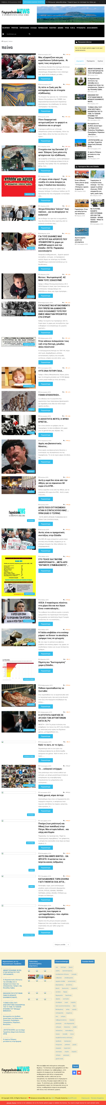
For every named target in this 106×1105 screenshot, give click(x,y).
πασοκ (58, 1034)
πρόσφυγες (67, 1041)
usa (57, 967)
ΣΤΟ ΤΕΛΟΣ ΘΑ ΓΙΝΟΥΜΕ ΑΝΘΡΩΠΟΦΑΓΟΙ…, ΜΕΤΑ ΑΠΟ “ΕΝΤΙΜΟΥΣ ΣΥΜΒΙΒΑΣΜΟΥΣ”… (53, 562)
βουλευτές (65, 988)
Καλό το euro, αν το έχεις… (51, 745)
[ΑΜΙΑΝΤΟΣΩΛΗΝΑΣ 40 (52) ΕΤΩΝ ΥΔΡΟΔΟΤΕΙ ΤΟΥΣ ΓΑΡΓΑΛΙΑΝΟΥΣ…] (80, 71)
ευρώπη (73, 1002)
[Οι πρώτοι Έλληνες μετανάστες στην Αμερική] (80, 155)
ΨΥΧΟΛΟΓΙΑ (81, 28)
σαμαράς (58, 1048)
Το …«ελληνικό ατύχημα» (50, 769)
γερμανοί (74, 988)
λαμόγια (71, 1020)
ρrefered (67, 1044)
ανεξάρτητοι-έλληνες (62, 974)
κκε (57, 1016)
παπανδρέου (69, 1030)
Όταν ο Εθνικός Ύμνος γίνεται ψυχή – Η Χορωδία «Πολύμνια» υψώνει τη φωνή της (82, 185)
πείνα (72, 1034)
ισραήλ (74, 1009)
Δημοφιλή (80, 61)
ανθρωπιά (59, 977)
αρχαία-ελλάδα (60, 981)
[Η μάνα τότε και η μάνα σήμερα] (47, 972)
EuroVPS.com (72, 1098)
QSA (52, 1098)
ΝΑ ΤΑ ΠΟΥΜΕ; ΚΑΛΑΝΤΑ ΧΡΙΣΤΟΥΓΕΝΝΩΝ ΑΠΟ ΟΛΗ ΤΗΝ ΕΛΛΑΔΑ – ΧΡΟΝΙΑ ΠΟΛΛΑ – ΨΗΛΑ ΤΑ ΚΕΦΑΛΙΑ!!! (96, 215)
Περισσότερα (45, 79)
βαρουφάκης (59, 985)
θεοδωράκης (59, 1009)
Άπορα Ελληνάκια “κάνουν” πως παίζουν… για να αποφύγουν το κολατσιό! (53, 212)
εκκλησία (66, 999)
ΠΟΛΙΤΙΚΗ (52, 28)
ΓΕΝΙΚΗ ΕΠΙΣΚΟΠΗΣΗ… (49, 395)
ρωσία (74, 1044)
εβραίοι (58, 999)
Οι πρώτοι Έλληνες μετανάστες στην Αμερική (94, 154)
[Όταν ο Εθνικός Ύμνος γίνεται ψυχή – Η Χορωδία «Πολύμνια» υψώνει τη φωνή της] (82, 174)
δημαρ (65, 992)
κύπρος (63, 1016)
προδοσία (58, 1041)
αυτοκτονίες (71, 981)
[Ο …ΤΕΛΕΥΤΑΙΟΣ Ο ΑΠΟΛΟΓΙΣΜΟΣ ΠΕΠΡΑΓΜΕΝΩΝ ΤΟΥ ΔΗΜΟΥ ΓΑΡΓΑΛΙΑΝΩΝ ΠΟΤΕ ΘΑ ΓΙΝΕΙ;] (47, 1006)
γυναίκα (58, 992)
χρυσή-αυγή (59, 1058)
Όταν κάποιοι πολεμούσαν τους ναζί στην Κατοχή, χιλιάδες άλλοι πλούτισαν (53, 344)
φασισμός (66, 1055)
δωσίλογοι (68, 995)
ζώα (74, 1006)
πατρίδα (65, 1034)
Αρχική (5, 41)
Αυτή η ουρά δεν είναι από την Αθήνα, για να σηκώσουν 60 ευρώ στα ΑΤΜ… (52, 483)
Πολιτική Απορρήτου (97, 1098)
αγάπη (58, 970)
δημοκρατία (59, 995)
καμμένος (69, 1013)
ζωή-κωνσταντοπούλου (63, 1006)
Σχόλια (100, 61)
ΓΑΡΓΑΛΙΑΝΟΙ (24, 28)
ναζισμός (58, 1027)
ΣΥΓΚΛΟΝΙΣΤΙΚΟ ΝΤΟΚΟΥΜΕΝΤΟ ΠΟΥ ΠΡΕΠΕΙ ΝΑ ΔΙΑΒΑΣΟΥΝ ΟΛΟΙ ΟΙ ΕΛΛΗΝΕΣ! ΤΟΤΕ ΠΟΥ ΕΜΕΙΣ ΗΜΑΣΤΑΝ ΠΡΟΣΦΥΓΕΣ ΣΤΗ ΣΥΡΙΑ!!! (54, 311)
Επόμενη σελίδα (60, 944)
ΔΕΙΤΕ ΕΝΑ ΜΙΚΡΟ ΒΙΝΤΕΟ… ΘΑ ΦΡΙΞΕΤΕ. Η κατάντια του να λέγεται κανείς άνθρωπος (53, 859)
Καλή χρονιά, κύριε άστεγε (51, 795)
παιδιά (75, 1027)
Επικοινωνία (85, 1098)
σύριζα (67, 1051)
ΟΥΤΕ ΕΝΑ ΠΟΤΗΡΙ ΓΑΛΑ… (50, 371)
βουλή (57, 988)
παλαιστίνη (59, 1030)
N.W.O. (72, 28)
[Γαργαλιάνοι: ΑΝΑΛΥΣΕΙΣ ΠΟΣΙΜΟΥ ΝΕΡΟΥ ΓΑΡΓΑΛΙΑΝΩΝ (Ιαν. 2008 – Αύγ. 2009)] (39, 994)
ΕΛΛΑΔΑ (34, 28)
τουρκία (74, 1051)
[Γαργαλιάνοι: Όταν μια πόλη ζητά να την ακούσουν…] (82, 203)
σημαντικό (67, 1048)
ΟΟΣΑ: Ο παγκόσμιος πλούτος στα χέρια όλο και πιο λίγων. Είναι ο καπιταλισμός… (52, 605)
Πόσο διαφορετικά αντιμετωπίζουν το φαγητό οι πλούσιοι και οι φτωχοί (52, 122)
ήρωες (71, 967)
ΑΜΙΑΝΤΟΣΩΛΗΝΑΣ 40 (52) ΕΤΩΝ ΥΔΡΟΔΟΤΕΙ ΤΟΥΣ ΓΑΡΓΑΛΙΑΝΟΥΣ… (95, 71)
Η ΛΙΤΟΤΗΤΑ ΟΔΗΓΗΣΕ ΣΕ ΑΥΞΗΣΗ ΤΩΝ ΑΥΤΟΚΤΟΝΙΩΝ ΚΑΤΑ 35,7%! (52, 718)
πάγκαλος (67, 1027)
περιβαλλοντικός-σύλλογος (64, 1037)
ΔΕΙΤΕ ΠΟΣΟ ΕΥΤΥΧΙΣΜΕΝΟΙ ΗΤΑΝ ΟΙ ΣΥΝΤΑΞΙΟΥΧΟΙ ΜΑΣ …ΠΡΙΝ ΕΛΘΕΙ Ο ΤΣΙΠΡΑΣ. (53, 510)
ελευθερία (59, 1002)
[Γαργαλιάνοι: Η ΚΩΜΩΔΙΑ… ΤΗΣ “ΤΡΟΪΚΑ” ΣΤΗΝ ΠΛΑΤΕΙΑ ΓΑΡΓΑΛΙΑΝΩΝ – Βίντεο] (47, 982)
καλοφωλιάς (59, 1013)
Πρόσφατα (91, 61)
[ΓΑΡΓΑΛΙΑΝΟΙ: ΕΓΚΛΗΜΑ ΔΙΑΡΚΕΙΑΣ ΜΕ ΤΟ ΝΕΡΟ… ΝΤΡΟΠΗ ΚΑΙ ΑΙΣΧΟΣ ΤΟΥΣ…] (31, 981)
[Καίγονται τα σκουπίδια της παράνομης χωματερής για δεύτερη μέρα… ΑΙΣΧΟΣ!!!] (31, 1000)
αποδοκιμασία (68, 977)
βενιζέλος (69, 985)
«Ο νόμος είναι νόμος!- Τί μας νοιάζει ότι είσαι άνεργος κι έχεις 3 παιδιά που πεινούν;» (52, 182)
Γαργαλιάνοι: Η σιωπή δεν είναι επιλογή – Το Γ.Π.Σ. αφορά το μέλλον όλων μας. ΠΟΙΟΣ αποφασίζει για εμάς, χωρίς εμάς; (97, 187)
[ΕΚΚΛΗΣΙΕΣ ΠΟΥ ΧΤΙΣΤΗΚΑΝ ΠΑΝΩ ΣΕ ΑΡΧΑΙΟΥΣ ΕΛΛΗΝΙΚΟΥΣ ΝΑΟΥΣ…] (80, 97)
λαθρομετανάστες (61, 1020)
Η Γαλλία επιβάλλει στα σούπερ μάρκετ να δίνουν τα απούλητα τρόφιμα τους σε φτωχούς (53, 635)
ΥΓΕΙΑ (67, 28)
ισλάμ (67, 1009)
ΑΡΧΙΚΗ (7, 28)
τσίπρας (58, 1055)
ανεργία (74, 974)
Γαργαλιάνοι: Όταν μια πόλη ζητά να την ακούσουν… (81, 211)
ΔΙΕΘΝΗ (60, 28)
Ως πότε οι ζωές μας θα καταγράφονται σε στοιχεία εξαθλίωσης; (51, 90)
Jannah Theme (11, 1103)
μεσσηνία (58, 1023)
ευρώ (66, 1002)
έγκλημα (63, 967)
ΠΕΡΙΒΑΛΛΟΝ (43, 28)
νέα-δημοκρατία (69, 1023)
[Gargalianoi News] (16, 13)
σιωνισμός (59, 1051)
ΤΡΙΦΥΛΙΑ (14, 28)
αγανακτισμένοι (67, 970)
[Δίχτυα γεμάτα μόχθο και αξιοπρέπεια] (82, 232)
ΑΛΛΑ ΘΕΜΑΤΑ (92, 28)
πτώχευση (59, 1044)
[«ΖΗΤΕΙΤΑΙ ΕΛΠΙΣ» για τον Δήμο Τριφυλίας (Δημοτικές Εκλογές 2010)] (80, 143)
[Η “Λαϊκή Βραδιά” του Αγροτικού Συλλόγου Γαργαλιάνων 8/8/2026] (31, 972)
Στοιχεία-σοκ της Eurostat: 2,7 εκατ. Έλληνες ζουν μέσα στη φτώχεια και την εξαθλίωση (52, 152)
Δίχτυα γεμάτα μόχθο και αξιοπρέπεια (80, 240)
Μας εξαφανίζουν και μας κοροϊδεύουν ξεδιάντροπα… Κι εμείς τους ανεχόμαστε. (53, 60)
